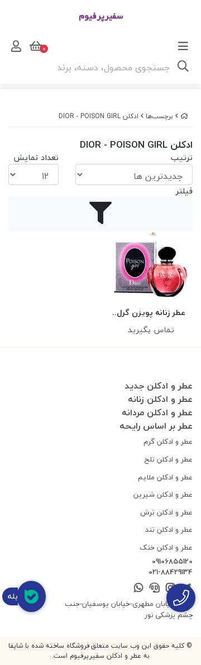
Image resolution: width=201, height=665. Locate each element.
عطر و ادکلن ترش (166, 512)
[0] (34, 46)
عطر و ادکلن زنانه (160, 399)
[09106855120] (180, 598)
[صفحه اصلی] (184, 116)
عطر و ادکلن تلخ (169, 459)
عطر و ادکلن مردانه (157, 412)
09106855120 (172, 561)
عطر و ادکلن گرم (168, 441)
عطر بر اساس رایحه (156, 426)
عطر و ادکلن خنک (166, 547)
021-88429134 (171, 572)
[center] (183, 67)
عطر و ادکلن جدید (159, 386)
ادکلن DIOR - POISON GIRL (98, 116)
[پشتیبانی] (154, 588)
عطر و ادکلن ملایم (165, 477)
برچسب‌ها (159, 116)
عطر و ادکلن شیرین (163, 494)
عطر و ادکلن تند (169, 529)
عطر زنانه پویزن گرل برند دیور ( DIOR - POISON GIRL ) (151, 313)
